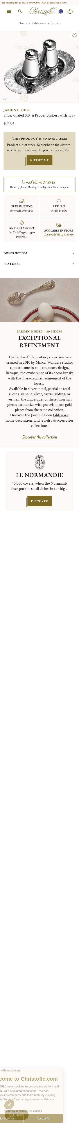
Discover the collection (39, 437)
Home (23, 23)
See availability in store (59, 234)
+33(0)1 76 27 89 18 (40, 182)
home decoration (19, 420)
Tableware (39, 23)
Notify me (39, 160)
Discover (39, 501)
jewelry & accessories (57, 420)
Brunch (55, 23)
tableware (60, 415)
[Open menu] (8, 11)
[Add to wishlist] (74, 35)
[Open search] (20, 11)
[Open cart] (70, 11)
